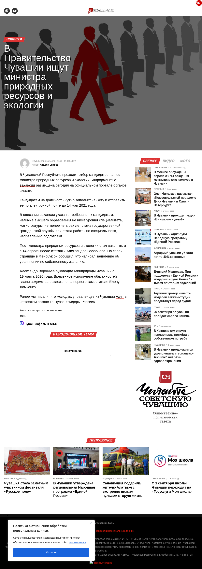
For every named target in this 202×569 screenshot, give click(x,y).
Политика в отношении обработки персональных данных (101, 531)
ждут (120, 296)
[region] (51, 540)
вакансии (27, 185)
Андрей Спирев (49, 164)
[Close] (90, 523)
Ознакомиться (77, 542)
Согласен (51, 552)
